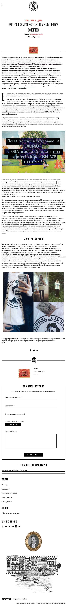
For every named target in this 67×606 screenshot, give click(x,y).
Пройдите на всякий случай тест (22, 86)
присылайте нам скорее (48, 64)
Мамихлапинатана (58, 603)
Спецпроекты (7, 501)
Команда (5, 485)
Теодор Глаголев (7, 497)
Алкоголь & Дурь (33, 21)
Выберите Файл (13, 424)
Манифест (5, 489)
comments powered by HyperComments (14, 470)
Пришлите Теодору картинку (14, 421)
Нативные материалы (9, 493)
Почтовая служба (39, 371)
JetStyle (25, 599)
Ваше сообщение (11, 431)
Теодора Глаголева (25, 64)
